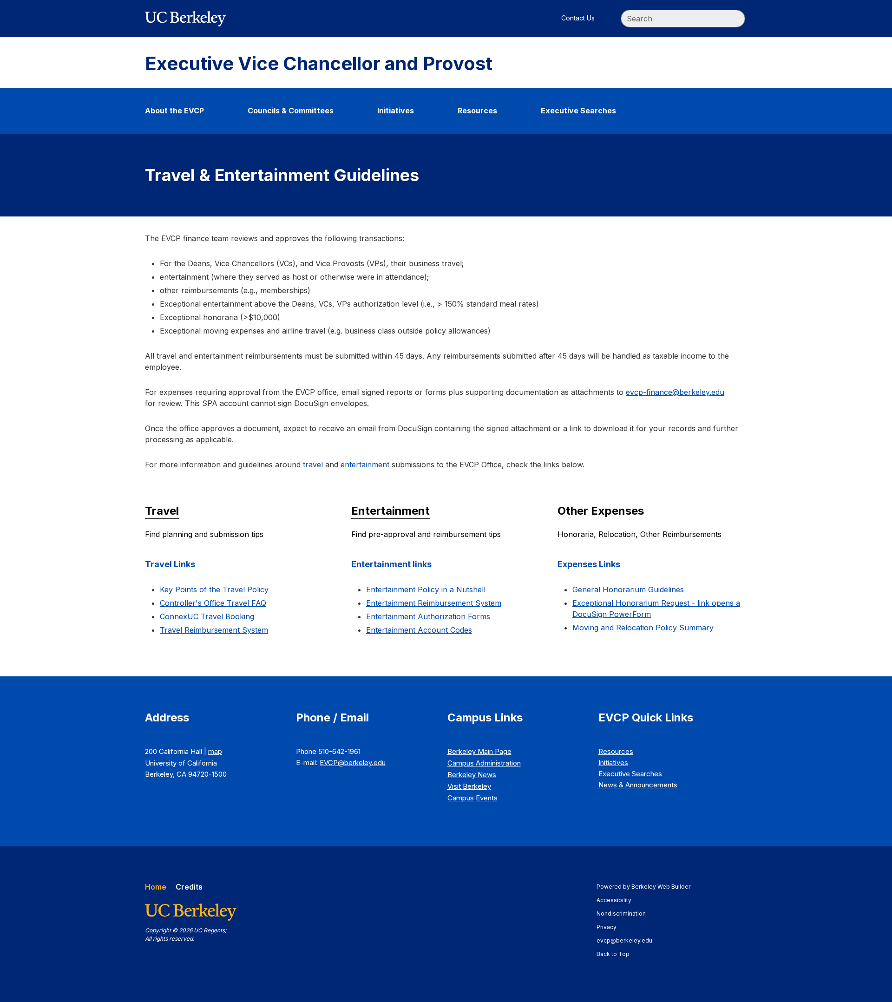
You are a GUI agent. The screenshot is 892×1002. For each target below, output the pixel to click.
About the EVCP (174, 110)
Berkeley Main (479, 751)
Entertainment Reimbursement (433, 603)
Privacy (611, 926)
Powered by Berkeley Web (643, 886)
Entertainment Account (419, 630)
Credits (189, 886)
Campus (484, 763)
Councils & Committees (291, 110)
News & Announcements (637, 784)
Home (155, 886)
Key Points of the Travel (214, 589)
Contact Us (578, 18)
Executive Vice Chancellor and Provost (318, 63)
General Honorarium (628, 589)
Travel (162, 510)
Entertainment (390, 510)
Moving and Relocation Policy (643, 627)
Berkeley (471, 774)
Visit (469, 786)
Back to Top (613, 953)
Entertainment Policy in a (425, 589)
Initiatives (395, 110)
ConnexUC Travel (207, 616)
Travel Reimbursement (214, 630)
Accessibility (618, 900)
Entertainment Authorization (428, 616)
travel (313, 464)
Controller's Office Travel (213, 603)
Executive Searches (578, 110)
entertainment (365, 464)
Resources (477, 110)
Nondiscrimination (626, 913)
